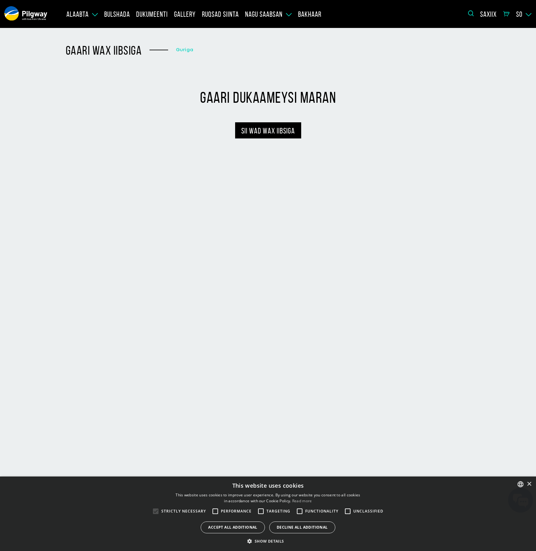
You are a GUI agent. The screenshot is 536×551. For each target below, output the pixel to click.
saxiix (488, 14)
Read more (302, 501)
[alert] (268, 513)
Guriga (184, 50)
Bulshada (117, 14)
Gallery (185, 14)
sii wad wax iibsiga (268, 131)
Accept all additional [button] (232, 527)
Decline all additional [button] (302, 527)
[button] (268, 541)
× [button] (529, 484)
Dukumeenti (152, 14)
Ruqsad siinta (220, 14)
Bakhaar (309, 14)
